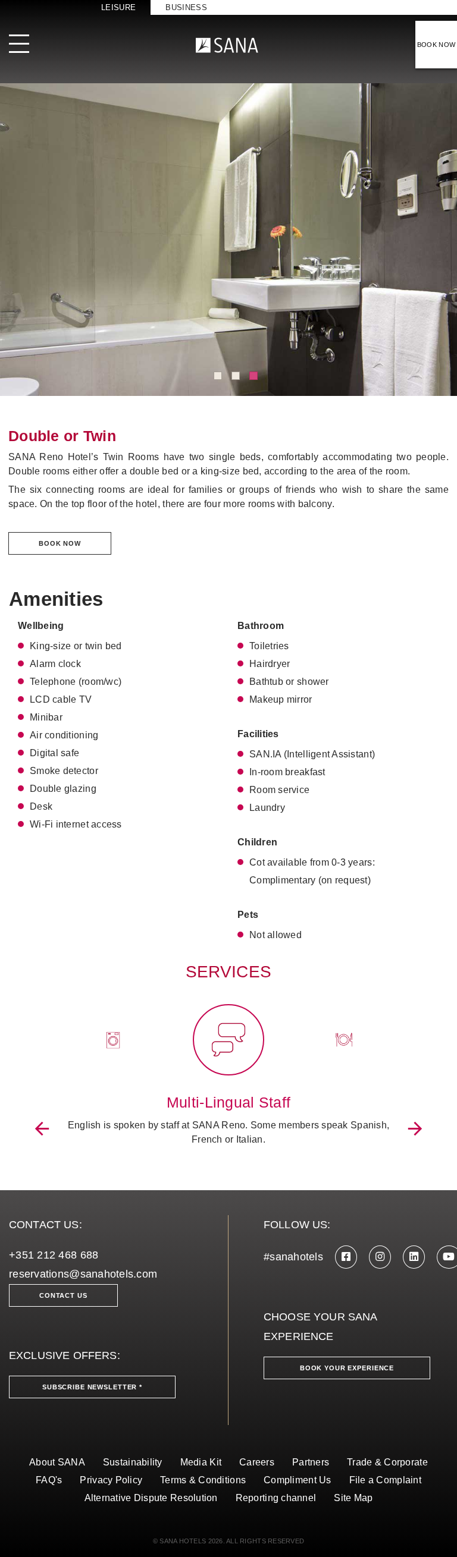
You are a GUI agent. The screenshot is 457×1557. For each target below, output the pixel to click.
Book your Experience (347, 1368)
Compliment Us (297, 1480)
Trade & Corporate (387, 1462)
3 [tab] (253, 376)
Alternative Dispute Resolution (151, 1498)
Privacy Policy (111, 1480)
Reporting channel (276, 1498)
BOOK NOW (436, 44)
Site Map (353, 1498)
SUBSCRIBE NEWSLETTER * (92, 1387)
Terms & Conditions (203, 1480)
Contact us (63, 1295)
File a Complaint (385, 1480)
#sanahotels (293, 1257)
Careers (256, 1462)
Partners (310, 1462)
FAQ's (49, 1480)
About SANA (57, 1462)
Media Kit (200, 1462)
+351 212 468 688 (53, 1255)
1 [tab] (218, 376)
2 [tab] (235, 376)
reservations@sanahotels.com (83, 1274)
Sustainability (132, 1462)
